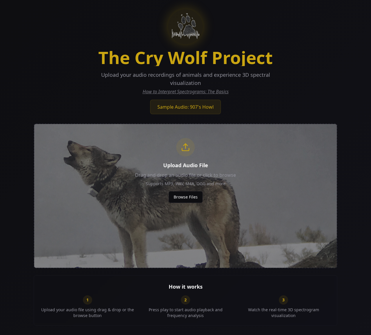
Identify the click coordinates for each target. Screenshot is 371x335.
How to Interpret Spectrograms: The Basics (186, 91)
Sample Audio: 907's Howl (185, 107)
